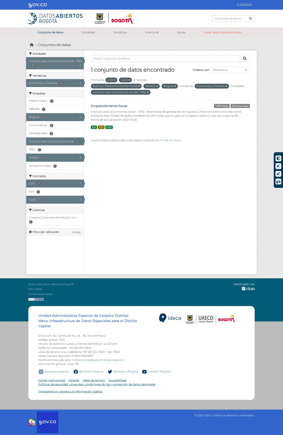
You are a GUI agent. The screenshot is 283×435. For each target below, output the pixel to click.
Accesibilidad (117, 380)
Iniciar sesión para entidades (222, 32)
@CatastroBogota (91, 371)
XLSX (109, 127)
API (161, 140)
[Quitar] (114, 80)
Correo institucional (51, 380)
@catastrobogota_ (56, 371)
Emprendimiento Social (109, 106)
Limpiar (76, 232)
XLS (94, 127)
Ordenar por (201, 70)
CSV (101, 127)
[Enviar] (250, 18)
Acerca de (152, 32)
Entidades (88, 32)
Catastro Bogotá (159, 371)
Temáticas (120, 32)
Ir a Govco (244, 4)
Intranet (74, 380)
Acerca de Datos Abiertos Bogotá (51, 284)
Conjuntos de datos (50, 32)
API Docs (174, 140)
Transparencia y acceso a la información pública (70, 391)
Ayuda (181, 32)
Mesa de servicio (94, 380)
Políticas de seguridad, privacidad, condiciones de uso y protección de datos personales (97, 384)
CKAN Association (40, 294)
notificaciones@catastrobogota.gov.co (98, 360)
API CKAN (35, 289)
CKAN (244, 289)
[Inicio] (32, 45)
